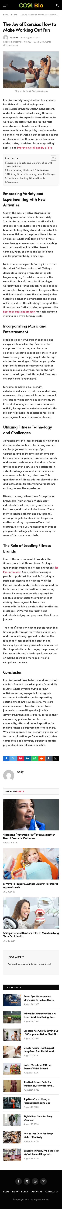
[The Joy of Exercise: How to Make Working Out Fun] (31, 69)
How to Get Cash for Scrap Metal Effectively (38, 1135)
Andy (15, 37)
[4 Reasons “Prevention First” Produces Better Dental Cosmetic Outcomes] (31, 814)
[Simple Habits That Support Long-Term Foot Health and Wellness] (12, 1052)
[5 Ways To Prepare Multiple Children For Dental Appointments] (31, 863)
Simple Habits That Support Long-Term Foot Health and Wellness (39, 1051)
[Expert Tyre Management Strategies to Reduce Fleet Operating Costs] (12, 1000)
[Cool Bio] (31, 5)
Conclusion (13, 181)
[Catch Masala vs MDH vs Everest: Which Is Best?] (12, 1069)
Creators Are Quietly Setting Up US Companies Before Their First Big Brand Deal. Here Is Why (41, 1034)
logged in (26, 963)
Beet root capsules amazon (19, 311)
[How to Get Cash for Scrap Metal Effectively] (12, 1137)
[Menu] (5, 5)
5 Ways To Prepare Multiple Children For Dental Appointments (30, 885)
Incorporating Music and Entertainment (28, 170)
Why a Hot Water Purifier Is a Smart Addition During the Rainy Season (40, 1017)
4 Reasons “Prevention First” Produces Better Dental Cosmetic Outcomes (29, 836)
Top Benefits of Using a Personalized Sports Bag (37, 1100)
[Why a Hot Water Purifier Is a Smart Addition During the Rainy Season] (12, 1017)
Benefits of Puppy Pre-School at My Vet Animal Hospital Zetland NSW (41, 1154)
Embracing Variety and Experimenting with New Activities (29, 164)
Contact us (52, 1191)
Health (14, 14)
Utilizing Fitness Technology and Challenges (31, 174)
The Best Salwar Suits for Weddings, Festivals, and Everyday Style (38, 1085)
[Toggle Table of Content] (51, 158)
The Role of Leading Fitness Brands (26, 178)
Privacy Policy (20, 1191)
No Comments (44, 41)
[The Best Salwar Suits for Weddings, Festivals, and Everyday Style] (12, 1086)
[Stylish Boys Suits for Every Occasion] (12, 1120)
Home (5, 14)
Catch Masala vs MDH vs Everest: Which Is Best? (37, 1066)
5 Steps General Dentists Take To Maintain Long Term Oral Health (31, 934)
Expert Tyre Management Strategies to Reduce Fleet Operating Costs (38, 1000)
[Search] (57, 5)
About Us (37, 1191)
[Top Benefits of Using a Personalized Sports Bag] (12, 1103)
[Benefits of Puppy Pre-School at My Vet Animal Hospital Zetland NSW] (12, 1155)
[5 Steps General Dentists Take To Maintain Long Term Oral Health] (31, 913)
